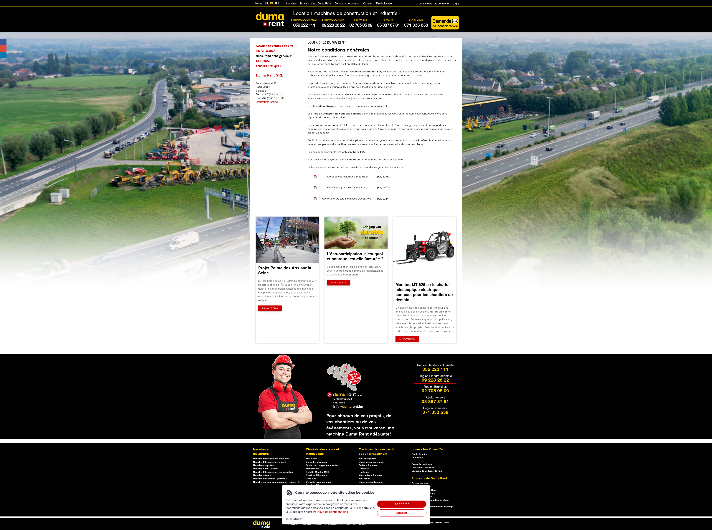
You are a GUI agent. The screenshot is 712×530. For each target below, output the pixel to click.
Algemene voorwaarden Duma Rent (347, 176)
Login (455, 3)
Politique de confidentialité (330, 512)
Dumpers (364, 469)
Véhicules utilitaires (316, 462)
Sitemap (448, 507)
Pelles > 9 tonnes (368, 465)
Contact (367, 3)
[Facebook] (3, 42)
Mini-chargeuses (368, 459)
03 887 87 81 (435, 401)
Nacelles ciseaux (262, 475)
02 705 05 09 (435, 391)
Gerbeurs (311, 479)
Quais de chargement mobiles (322, 465)
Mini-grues (311, 459)
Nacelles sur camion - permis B (270, 479)
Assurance (263, 61)
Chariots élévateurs (316, 475)
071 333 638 (435, 412)
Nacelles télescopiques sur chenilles (273, 472)
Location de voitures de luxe (275, 46)
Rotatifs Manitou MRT (317, 472)
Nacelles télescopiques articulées (271, 459)
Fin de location (384, 3)
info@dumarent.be (267, 102)
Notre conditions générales (274, 56)
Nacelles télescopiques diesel (269, 462)
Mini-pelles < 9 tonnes (370, 475)
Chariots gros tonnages (319, 482)
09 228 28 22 (435, 380)
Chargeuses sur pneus (371, 462)
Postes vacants (420, 483)
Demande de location (347, 3)
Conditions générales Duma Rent (346, 187)
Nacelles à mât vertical (265, 469)
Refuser (401, 513)
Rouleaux (364, 472)
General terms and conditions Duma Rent (346, 198)
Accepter (402, 504)
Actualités (291, 3)
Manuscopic (312, 469)
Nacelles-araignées (263, 465)
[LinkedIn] (3, 55)
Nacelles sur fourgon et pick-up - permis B (276, 482)
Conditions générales (423, 467)
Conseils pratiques (268, 66)
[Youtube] (3, 48)
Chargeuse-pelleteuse (371, 482)
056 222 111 (435, 369)
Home (258, 3)
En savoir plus (270, 308)
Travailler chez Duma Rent (314, 3)
